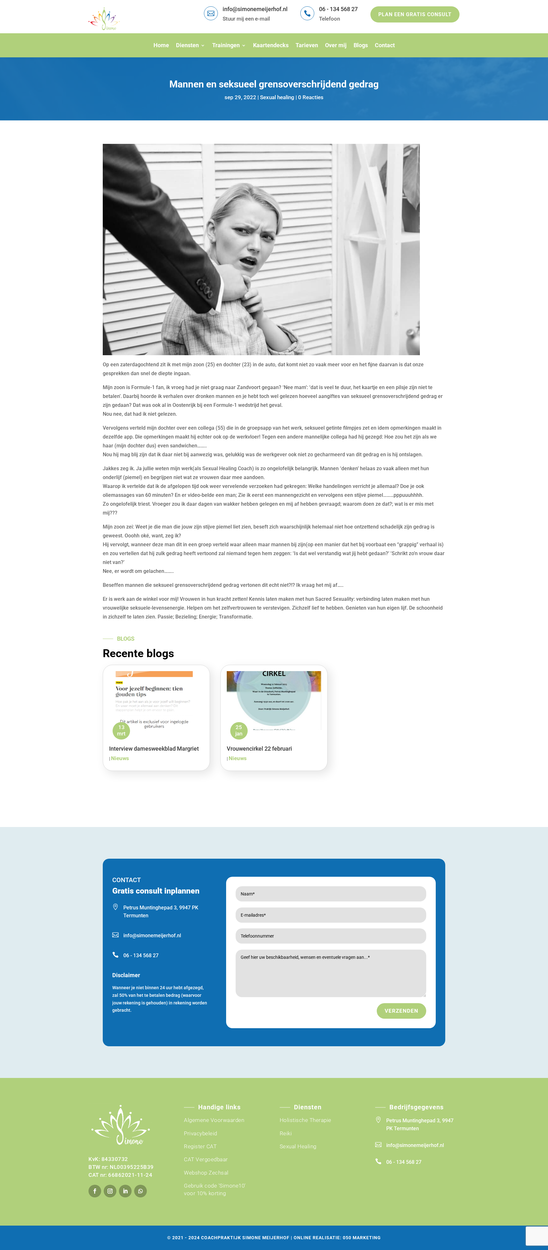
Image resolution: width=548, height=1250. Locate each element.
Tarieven (307, 45)
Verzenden (401, 1011)
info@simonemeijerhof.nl (255, 9)
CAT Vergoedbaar (206, 1159)
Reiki (286, 1133)
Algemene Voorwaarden (214, 1120)
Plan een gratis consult (415, 14)
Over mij (336, 45)
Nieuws (120, 758)
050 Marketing (362, 1237)
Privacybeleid (200, 1133)
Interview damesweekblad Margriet (154, 748)
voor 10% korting (205, 1193)
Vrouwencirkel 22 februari (259, 748)
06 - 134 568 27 (338, 9)
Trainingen (226, 45)
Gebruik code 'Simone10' (215, 1186)
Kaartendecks (271, 45)
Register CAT (200, 1146)
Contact (385, 45)
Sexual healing (277, 97)
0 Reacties (310, 97)
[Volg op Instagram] (110, 1191)
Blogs (361, 45)
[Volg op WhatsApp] (140, 1191)
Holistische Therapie (305, 1120)
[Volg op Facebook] (94, 1191)
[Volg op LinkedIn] (125, 1191)
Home (161, 45)
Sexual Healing (298, 1146)
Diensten (187, 45)
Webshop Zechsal (206, 1173)
